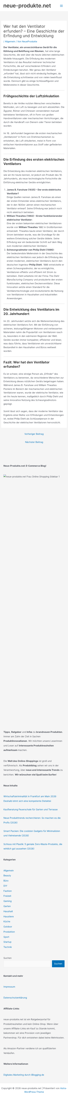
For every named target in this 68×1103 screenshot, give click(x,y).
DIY (5, 885)
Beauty (7, 875)
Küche (6, 921)
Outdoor (7, 926)
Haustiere (8, 916)
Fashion (7, 891)
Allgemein (10, 41)
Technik (7, 947)
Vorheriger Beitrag (34, 434)
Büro (5, 880)
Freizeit (7, 896)
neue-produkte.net (27, 5)
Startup (7, 942)
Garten (7, 906)
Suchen (7, 958)
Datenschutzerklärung (15, 997)
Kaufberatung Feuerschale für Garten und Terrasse (30, 809)
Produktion (9, 931)
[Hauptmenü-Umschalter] (61, 5)
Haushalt (8, 911)
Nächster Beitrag (34, 442)
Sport (6, 937)
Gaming (7, 901)
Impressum (9, 986)
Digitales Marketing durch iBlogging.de (23, 1074)
